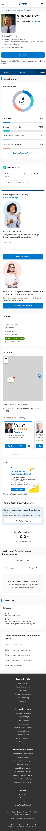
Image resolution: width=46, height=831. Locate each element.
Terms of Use (10, 812)
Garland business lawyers (13, 645)
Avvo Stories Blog (23, 698)
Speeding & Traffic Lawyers (23, 782)
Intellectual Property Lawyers (23, 779)
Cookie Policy (34, 812)
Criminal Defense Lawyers (23, 761)
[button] (39, 376)
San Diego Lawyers (23, 742)
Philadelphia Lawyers (23, 731)
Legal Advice (23, 690)
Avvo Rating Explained (23, 805)
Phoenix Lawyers (23, 735)
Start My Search (23, 257)
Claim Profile (23, 55)
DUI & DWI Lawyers (23, 764)
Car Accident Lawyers (23, 772)
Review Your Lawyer (23, 687)
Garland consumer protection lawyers (18, 650)
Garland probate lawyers (13, 665)
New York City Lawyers (23, 713)
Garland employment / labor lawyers (17, 655)
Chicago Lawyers (23, 720)
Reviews (23, 72)
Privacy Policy (22, 812)
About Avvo (23, 794)
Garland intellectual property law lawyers (19, 660)
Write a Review (34, 21)
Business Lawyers (23, 757)
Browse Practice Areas (23, 694)
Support (23, 801)
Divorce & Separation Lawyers (23, 775)
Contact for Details (16, 183)
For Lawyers (23, 701)
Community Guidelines (22, 814)
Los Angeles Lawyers (23, 717)
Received (11, 568)
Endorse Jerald (23, 560)
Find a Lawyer (23, 683)
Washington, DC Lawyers (23, 727)
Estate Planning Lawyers (23, 768)
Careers (23, 798)
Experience (41, 72)
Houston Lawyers (23, 724)
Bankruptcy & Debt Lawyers (23, 754)
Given (33, 568)
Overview (5, 72)
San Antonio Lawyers (23, 738)
